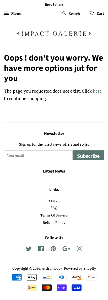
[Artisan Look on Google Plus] (66, 249)
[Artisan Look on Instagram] (79, 249)
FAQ (54, 207)
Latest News (54, 171)
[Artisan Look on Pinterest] (53, 249)
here (97, 91)
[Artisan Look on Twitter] (29, 249)
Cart (100, 13)
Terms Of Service (54, 215)
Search (54, 200)
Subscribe (88, 156)
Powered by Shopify (80, 268)
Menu (15, 13)
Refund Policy (54, 222)
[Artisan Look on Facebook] (41, 249)
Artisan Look (52, 268)
